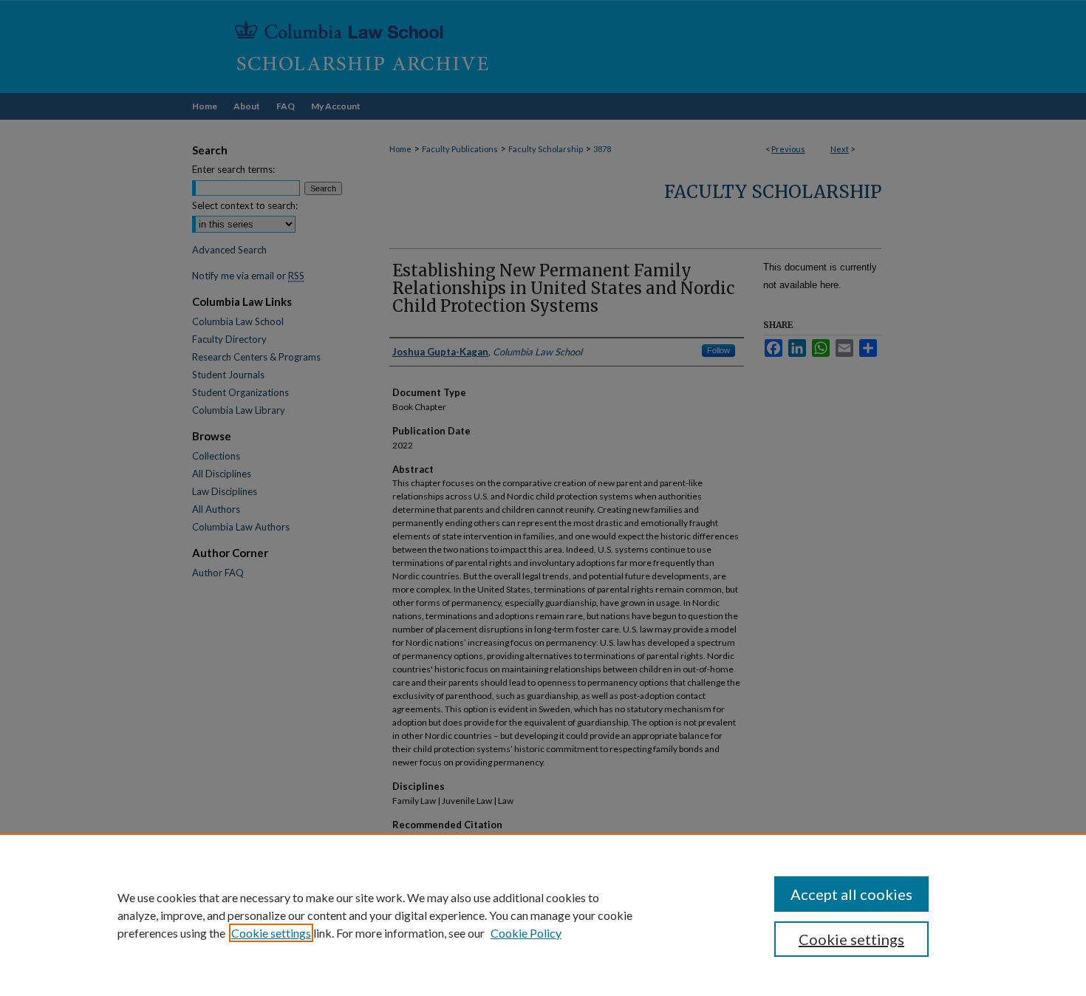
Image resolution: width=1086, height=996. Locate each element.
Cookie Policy (526, 933)
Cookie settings (271, 933)
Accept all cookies (851, 894)
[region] (543, 914)
